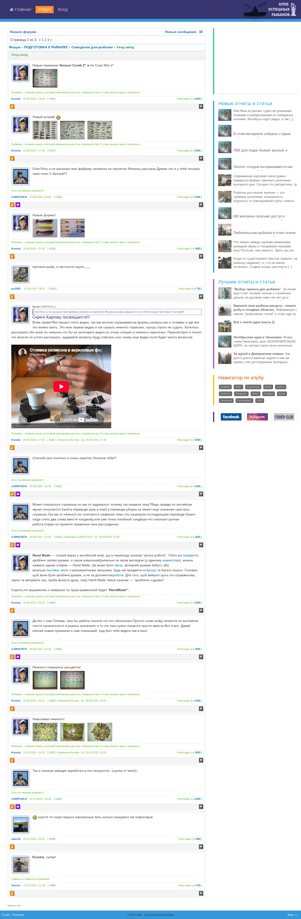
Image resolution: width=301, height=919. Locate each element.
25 (59, 649)
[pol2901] (20, 274)
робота (118, 575)
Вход (63, 9)
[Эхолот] (20, 864)
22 (59, 486)
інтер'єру (149, 570)
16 (53, 98)
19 (53, 248)
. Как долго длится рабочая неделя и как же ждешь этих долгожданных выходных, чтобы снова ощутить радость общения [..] (264, 360)
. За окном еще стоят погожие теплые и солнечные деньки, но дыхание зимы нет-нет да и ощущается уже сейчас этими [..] (265, 295)
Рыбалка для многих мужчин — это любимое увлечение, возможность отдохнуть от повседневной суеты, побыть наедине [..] (264, 199)
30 (53, 885)
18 (59, 197)
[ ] (189, 98)
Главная (22, 9)
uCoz (19, 906)
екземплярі (171, 560)
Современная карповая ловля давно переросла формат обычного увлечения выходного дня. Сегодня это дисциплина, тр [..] (265, 182)
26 (53, 700)
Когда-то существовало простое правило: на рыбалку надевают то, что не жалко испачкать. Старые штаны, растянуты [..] (265, 263)
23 (59, 536)
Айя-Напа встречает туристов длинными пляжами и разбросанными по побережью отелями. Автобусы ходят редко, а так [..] (263, 115)
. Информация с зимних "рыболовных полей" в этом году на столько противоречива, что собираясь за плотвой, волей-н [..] (265, 314)
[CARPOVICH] (20, 176)
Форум (44, 9)
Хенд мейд (125, 47)
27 (53, 752)
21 (53, 439)
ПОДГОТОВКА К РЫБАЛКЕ (46, 47)
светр (118, 565)
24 (53, 602)
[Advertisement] (258, 61)
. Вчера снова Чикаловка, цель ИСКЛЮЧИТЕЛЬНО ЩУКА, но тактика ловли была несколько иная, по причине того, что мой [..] (265, 343)
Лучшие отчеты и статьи (246, 281)
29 (53, 838)
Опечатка (18, 914)
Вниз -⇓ (293, 914)
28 (59, 798)
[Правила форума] (200, 32)
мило (65, 570)
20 (53, 288)
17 (53, 150)
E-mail (5, 914)
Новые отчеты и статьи (245, 103)
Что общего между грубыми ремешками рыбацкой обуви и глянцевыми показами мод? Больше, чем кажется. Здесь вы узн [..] (264, 248)
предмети (190, 555)
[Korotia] (20, 73)
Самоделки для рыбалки (92, 47)
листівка (52, 570)
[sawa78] (20, 824)
